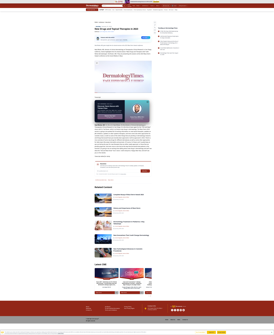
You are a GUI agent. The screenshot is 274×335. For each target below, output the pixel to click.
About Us (172, 319)
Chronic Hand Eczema (128, 9)
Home (96, 22)
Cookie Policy (61, 333)
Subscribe (144, 171)
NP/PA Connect (129, 5)
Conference (101, 22)
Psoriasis (166, 9)
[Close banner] (272, 2)
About (87, 306)
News (134, 5)
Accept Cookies (221, 332)
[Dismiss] (148, 102)
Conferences (145, 5)
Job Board (107, 306)
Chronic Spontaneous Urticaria (140, 9)
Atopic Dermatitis (119, 9)
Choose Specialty (91, 9)
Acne (113, 9)
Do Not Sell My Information (112, 308)
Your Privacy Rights (129, 308)
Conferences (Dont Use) (100, 180)
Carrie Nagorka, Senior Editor (122, 197)
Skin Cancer (171, 9)
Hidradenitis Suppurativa (158, 9)
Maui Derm (110, 180)
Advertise (88, 308)
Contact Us (89, 310)
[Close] (271, 332)
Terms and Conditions (111, 310)
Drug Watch (149, 9)
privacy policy (123, 174)
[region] (137, 332)
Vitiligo (176, 9)
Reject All (211, 332)
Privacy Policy (127, 306)
